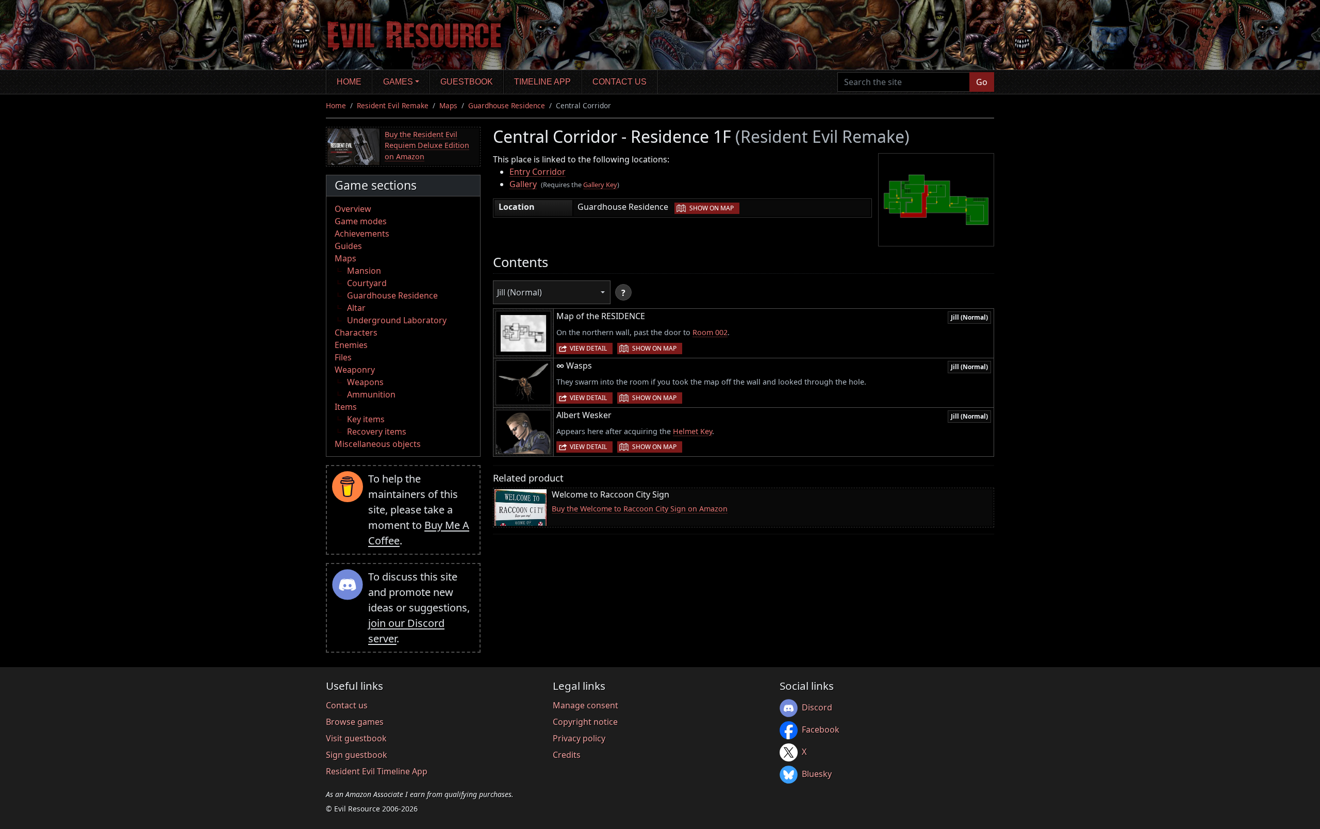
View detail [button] (588, 348)
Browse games (355, 721)
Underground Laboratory (397, 320)
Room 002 (710, 332)
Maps (448, 105)
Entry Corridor (537, 171)
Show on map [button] (711, 208)
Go (981, 82)
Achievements (362, 233)
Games (398, 81)
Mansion (364, 270)
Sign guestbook (356, 754)
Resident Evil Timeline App (376, 771)
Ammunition (371, 394)
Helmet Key (692, 431)
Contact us (619, 81)
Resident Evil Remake (392, 105)
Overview (353, 208)
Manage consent (585, 705)
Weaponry (355, 369)
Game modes (361, 221)
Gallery (523, 184)
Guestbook (466, 81)
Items (346, 406)
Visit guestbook (356, 738)
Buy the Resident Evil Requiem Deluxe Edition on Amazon (427, 145)
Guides (348, 246)
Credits (567, 754)
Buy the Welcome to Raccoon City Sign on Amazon (640, 508)
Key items (366, 419)
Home (349, 81)
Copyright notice (585, 721)
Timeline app (542, 81)
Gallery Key (600, 184)
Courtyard (367, 283)
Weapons (365, 382)
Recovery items (376, 431)
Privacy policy (579, 738)
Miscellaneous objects (378, 444)
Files (343, 357)
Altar (356, 307)
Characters (356, 332)
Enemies (351, 345)
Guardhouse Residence (506, 105)
